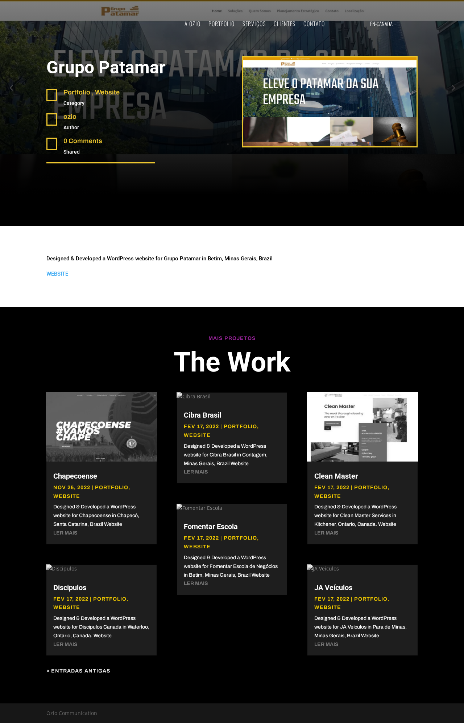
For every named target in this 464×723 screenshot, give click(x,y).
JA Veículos (333, 587)
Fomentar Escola (211, 526)
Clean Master (336, 476)
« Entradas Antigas (78, 671)
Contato (314, 23)
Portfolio (221, 23)
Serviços (254, 23)
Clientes (284, 23)
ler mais (65, 533)
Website (66, 496)
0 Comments (82, 141)
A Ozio (192, 23)
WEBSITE (57, 274)
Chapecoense (75, 476)
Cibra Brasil (202, 415)
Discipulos (69, 587)
